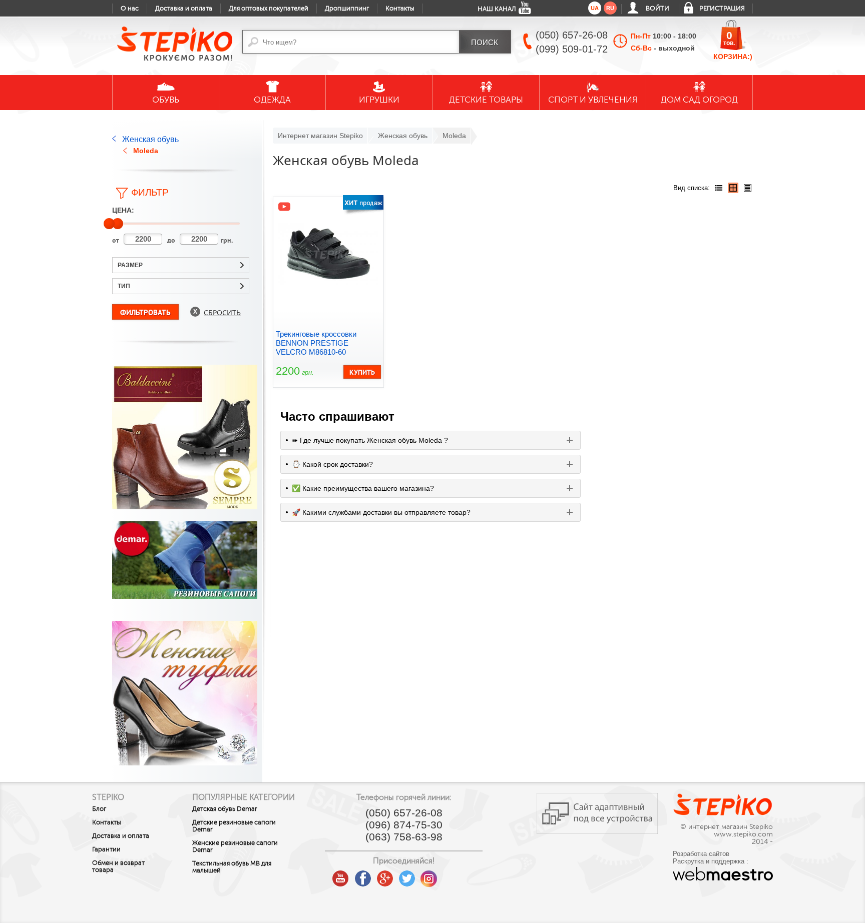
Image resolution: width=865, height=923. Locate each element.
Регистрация (722, 8)
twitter (406, 874)
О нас (130, 8)
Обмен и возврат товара (118, 866)
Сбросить (222, 312)
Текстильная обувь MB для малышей (231, 867)
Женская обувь (150, 139)
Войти (657, 8)
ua (595, 8)
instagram (429, 874)
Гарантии (106, 849)
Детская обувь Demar (224, 808)
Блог (99, 808)
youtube (340, 874)
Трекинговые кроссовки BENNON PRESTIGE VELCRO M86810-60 (316, 343)
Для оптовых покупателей (268, 8)
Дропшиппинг (347, 8)
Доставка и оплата (183, 8)
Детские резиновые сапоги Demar (234, 826)
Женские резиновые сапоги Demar (235, 846)
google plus (384, 878)
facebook (362, 874)
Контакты (399, 8)
